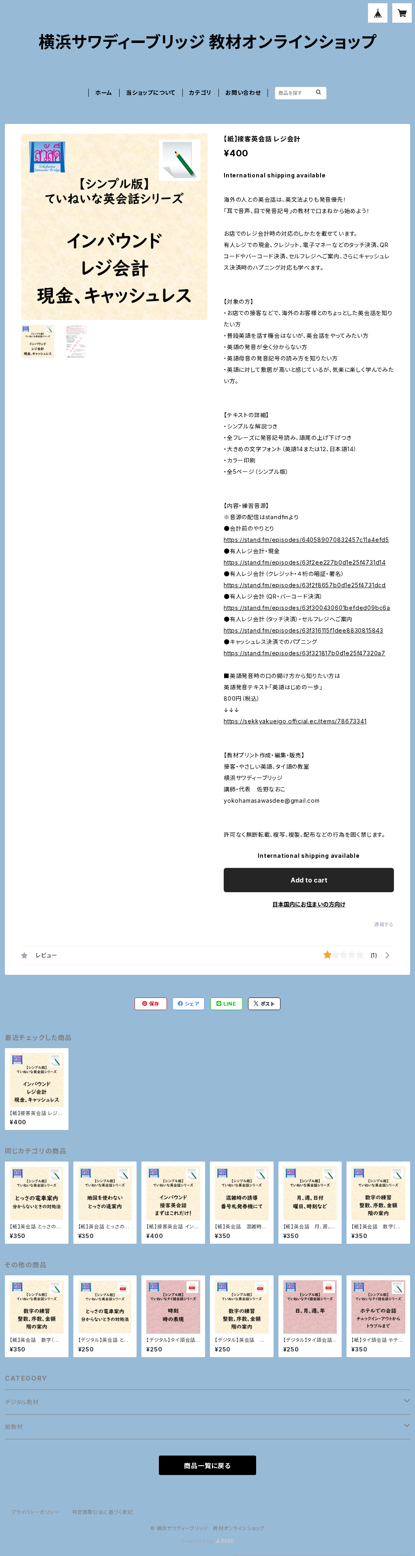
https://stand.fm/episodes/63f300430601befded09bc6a (307, 607)
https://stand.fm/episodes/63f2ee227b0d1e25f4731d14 (305, 562)
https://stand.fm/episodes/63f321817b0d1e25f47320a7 (304, 653)
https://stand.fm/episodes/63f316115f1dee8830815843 (303, 630)
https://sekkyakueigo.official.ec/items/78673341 (295, 721)
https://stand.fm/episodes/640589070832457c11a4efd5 (306, 539)
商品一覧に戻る (207, 1466)
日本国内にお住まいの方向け (308, 904)
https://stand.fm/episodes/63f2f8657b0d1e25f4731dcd (305, 585)
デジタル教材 (22, 1401)
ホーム (103, 92)
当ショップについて (150, 92)
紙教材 (14, 1426)
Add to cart (309, 880)
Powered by (199, 1541)
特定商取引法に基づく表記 (102, 1512)
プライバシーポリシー (35, 1512)
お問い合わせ (243, 92)
